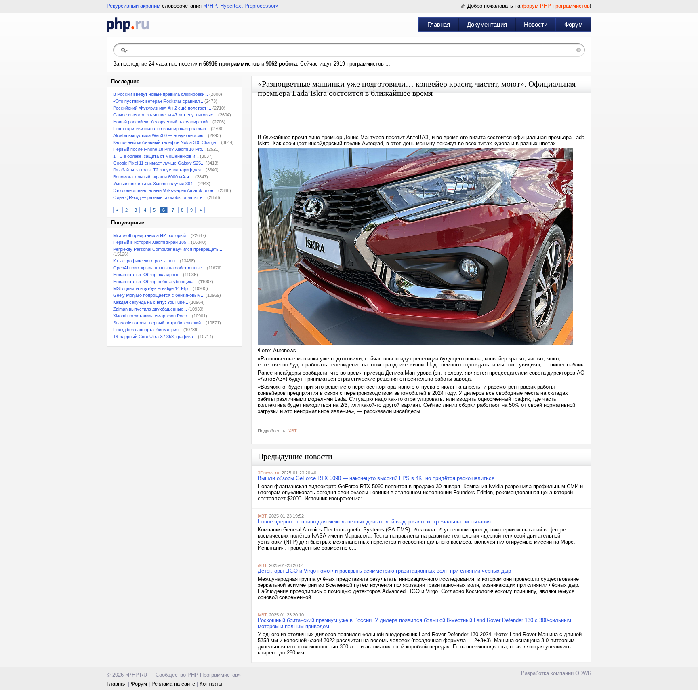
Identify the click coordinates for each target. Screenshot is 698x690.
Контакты (211, 684)
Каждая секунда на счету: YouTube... (150, 302)
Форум (573, 24)
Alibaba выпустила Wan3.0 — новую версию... (160, 135)
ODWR (583, 673)
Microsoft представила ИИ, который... (151, 235)
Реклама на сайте (173, 684)
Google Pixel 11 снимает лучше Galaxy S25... (158, 163)
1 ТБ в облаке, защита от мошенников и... (156, 156)
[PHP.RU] (128, 25)
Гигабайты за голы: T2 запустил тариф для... (158, 169)
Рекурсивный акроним (133, 6)
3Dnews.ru (268, 472)
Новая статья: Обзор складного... (147, 274)
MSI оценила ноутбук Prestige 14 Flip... (152, 288)
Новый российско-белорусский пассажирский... (162, 121)
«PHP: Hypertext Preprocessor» (240, 6)
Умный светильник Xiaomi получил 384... (154, 183)
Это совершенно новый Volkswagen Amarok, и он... (165, 190)
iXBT (292, 430)
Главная (438, 24)
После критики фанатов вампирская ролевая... (161, 128)
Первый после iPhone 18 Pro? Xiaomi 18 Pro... (159, 149)
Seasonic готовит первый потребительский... (158, 322)
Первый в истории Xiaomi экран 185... (151, 242)
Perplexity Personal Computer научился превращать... (167, 249)
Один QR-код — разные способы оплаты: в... (159, 197)
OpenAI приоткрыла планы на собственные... (159, 267)
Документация (487, 24)
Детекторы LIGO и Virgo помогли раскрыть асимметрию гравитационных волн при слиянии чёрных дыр (384, 571)
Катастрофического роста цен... (146, 260)
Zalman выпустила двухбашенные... (150, 309)
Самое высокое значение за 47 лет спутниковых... (165, 114)
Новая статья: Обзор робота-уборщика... (155, 281)
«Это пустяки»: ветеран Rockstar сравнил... (158, 101)
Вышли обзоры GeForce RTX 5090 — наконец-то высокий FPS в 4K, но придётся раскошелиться (376, 478)
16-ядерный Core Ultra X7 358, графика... (155, 336)
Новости (535, 24)
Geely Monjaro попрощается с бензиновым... (158, 295)
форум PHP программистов (556, 6)
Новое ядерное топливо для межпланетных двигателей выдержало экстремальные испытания (374, 522)
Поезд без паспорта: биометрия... (147, 329)
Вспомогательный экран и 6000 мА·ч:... (153, 176)
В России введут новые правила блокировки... (160, 94)
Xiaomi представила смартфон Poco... (152, 315)
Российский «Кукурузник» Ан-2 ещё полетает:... (162, 108)
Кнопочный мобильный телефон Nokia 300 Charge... (166, 142)
